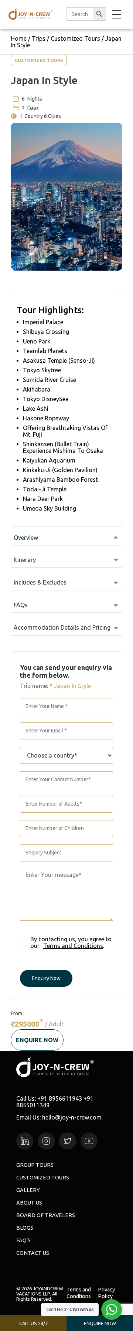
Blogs (24, 1228)
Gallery (28, 1190)
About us (29, 1203)
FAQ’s (23, 1240)
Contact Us (32, 1253)
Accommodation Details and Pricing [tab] (62, 627)
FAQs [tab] (21, 605)
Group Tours (35, 1165)
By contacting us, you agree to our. (71, 942)
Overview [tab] (26, 537)
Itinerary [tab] (25, 559)
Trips (38, 38)
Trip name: (36, 686)
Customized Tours (75, 38)
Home (19, 38)
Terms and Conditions (73, 945)
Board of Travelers (45, 1215)
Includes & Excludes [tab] (40, 582)
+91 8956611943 (59, 1098)
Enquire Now (37, 1040)
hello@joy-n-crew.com (72, 1117)
